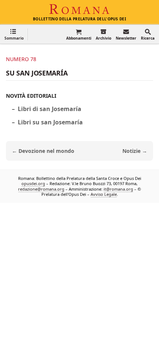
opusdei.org (33, 183)
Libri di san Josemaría (49, 109)
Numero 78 (21, 59)
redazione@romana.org (41, 188)
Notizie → (134, 150)
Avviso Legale (104, 194)
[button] (14, 34)
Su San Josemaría (36, 72)
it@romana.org (118, 188)
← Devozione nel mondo (43, 150)
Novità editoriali (31, 95)
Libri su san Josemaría (50, 122)
